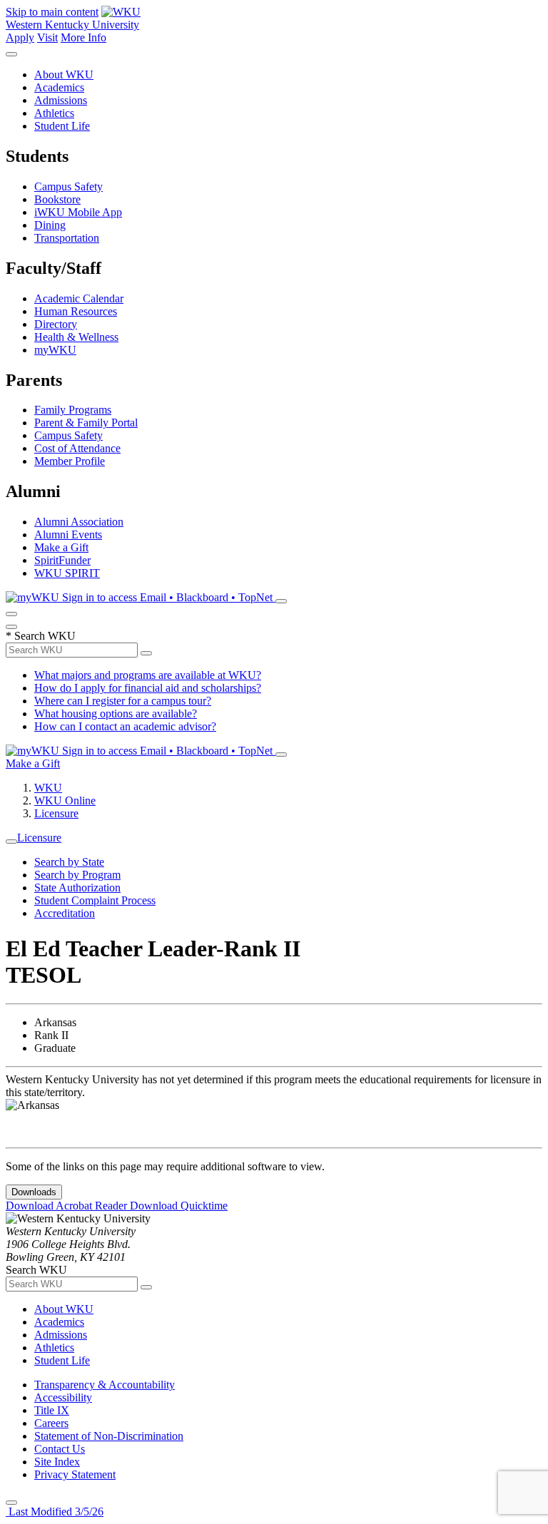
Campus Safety (68, 186)
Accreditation (64, 913)
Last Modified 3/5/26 (54, 1511)
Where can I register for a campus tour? (122, 701)
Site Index (57, 1462)
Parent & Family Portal (86, 422)
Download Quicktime (179, 1206)
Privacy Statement (75, 1474)
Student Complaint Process (95, 900)
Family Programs (72, 410)
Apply (20, 37)
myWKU (55, 350)
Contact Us (59, 1449)
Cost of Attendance (77, 448)
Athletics (54, 113)
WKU (48, 788)
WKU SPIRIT (67, 573)
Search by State (69, 862)
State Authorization (77, 887)
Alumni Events (68, 534)
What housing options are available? (115, 713)
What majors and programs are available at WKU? (147, 675)
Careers (51, 1423)
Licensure (56, 813)
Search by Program (77, 875)
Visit (47, 37)
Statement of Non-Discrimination (108, 1436)
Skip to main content (52, 12)
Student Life (62, 126)
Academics (59, 87)
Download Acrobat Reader (68, 1206)
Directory (55, 324)
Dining (50, 225)
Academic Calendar (78, 298)
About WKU (63, 74)
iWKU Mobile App (78, 212)
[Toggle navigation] (11, 841)
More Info (83, 37)
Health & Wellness (76, 337)
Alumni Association (78, 522)
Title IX (51, 1410)
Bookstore (57, 199)
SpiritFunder (62, 560)
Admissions (60, 100)
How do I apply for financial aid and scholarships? (147, 688)
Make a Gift (61, 547)
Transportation (66, 238)
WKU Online (65, 800)
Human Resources (75, 311)
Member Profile (69, 461)
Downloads (33, 1192)
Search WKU (41, 636)
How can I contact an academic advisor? (125, 726)
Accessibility (63, 1397)
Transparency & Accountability (104, 1385)
